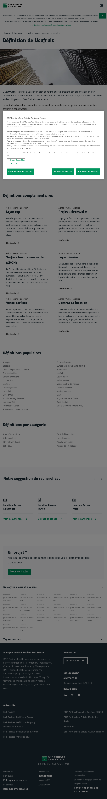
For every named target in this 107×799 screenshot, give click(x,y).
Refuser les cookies (63, 172)
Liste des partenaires (14, 164)
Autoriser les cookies (88, 172)
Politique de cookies (16, 160)
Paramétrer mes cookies (20, 172)
